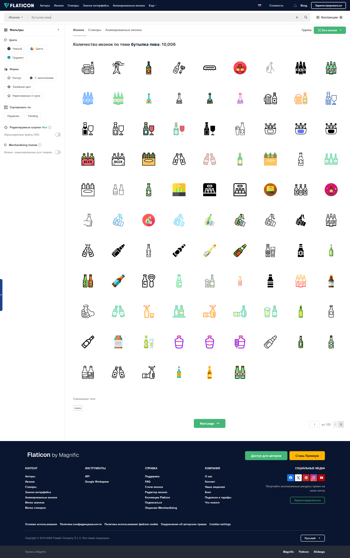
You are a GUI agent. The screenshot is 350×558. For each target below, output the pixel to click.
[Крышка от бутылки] (209, 67)
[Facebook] (290, 477)
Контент (31, 468)
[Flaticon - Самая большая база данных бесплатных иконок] (19, 5)
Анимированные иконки (129, 5)
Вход (304, 5)
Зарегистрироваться (328, 5)
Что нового (212, 502)
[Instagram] (313, 477)
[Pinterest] (306, 477)
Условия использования (41, 524)
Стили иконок (154, 487)
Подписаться (153, 502)
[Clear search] (296, 17)
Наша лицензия (215, 487)
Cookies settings (220, 524)
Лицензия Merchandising (161, 508)
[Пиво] (87, 67)
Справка (151, 468)
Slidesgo (319, 552)
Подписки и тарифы (218, 497)
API (87, 476)
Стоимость (276, 5)
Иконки (59, 5)
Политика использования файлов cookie (131, 524)
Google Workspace (97, 481)
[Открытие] (118, 67)
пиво (78, 408)
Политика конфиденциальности (81, 524)
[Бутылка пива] (148, 67)
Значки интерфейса (96, 5)
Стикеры (73, 5)
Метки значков (34, 502)
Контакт (210, 481)
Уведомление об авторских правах (184, 524)
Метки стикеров (35, 508)
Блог (208, 492)
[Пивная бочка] (179, 67)
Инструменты (95, 468)
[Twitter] (298, 477)
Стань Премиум (307, 455)
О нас (208, 476)
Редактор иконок (156, 492)
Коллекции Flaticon (157, 497)
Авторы (45, 5)
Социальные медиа (310, 468)
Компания (212, 468)
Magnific (288, 552)
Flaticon (304, 552)
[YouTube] (321, 477)
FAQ (147, 481)
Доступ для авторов (266, 455)
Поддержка (152, 476)
